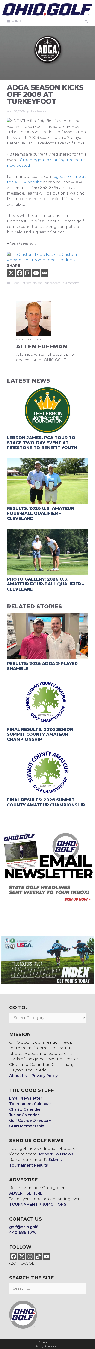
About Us (18, 1076)
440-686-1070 (23, 1232)
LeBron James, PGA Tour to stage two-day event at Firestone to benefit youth (42, 442)
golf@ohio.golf (23, 1227)
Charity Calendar (25, 1109)
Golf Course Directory (30, 1120)
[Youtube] (36, 273)
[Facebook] (19, 273)
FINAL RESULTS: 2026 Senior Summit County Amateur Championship (40, 734)
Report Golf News (56, 1154)
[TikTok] (38, 1256)
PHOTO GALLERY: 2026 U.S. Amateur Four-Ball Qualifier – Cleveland (45, 584)
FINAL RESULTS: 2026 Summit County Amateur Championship (46, 802)
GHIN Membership (26, 1126)
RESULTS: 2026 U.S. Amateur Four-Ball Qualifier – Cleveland (40, 513)
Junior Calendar (24, 1115)
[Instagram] (27, 273)
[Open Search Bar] (86, 21)
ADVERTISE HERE (25, 1193)
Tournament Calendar (30, 1104)
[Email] (44, 273)
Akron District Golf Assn (27, 283)
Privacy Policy (45, 1076)
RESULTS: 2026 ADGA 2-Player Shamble (42, 666)
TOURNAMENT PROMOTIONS (37, 1204)
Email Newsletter (25, 1098)
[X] (11, 273)
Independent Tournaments (61, 283)
